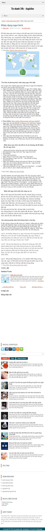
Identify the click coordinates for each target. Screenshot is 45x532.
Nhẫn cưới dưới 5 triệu (17, 171)
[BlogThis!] (4, 268)
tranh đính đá (6, 483)
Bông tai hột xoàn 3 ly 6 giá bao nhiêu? (20, 443)
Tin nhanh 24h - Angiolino (22, 8)
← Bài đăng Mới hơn (8, 287)
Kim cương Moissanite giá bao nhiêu (25, 121)
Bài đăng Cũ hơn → (37, 287)
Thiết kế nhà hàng (7, 502)
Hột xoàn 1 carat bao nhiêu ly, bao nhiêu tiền (22, 423)
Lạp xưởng (5, 504)
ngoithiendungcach (8, 491)
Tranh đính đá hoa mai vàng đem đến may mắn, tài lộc (25, 402)
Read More (41, 281)
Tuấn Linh (5, 28)
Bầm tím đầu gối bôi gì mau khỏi (18, 372)
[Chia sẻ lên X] (6, 268)
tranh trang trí (6, 480)
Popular (5, 358)
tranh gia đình (6, 486)
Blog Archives (22, 358)
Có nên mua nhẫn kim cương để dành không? (22, 412)
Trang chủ (23, 287)
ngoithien (5, 488)
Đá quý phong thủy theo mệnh (18, 265)
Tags (12, 358)
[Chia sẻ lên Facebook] (8, 268)
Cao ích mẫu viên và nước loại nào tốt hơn (21, 453)
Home (3, 21)
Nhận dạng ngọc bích (12, 25)
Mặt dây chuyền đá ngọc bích (18, 50)
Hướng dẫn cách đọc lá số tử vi (18, 362)
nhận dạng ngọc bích (13, 21)
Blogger (39, 529)
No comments (26, 28)
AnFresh (4, 505)
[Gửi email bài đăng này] (2, 268)
